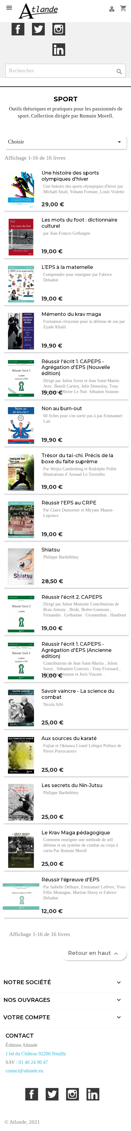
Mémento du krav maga (71, 314)
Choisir (65, 142)
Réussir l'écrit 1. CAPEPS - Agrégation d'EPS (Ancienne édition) (76, 650)
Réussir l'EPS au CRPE (68, 503)
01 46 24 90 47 (33, 1062)
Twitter (38, 29)
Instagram (58, 29)
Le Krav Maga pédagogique (75, 832)
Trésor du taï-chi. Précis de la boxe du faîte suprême (77, 458)
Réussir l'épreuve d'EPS (70, 879)
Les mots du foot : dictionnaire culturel (79, 223)
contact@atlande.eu (24, 1070)
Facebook (18, 29)
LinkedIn (58, 49)
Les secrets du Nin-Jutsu (71, 785)
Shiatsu (50, 550)
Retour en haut (94, 953)
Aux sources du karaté (69, 738)
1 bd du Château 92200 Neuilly (35, 1053)
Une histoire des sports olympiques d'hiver (70, 176)
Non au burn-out (61, 408)
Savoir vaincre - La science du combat (77, 694)
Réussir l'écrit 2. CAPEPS (71, 597)
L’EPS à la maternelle (67, 267)
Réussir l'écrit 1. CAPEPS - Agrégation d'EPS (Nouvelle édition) (75, 367)
